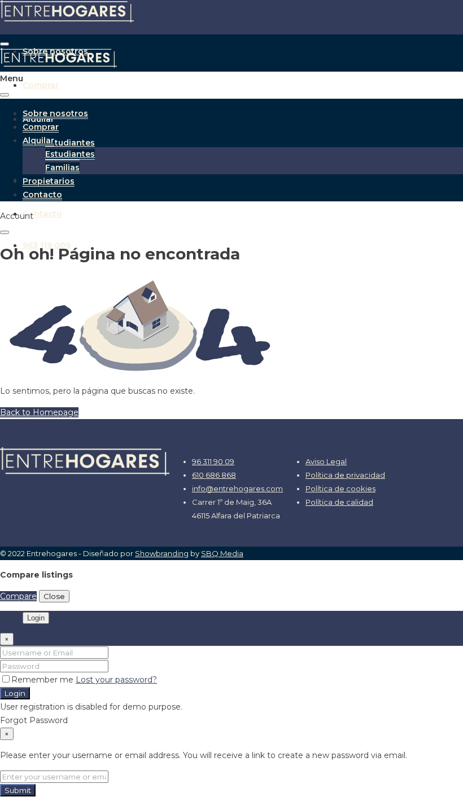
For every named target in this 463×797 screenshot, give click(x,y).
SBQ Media (222, 553)
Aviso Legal (326, 461)
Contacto (42, 214)
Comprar (41, 85)
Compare (18, 596)
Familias (62, 167)
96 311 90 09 (213, 461)
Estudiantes (70, 143)
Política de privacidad (345, 474)
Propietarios (49, 181)
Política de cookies (340, 488)
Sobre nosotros (55, 113)
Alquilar (38, 140)
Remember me (43, 680)
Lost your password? (116, 680)
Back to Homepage (39, 412)
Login (15, 693)
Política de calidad (339, 502)
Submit (18, 790)
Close (54, 596)
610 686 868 (214, 474)
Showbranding (162, 553)
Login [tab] (36, 618)
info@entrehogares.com (237, 488)
